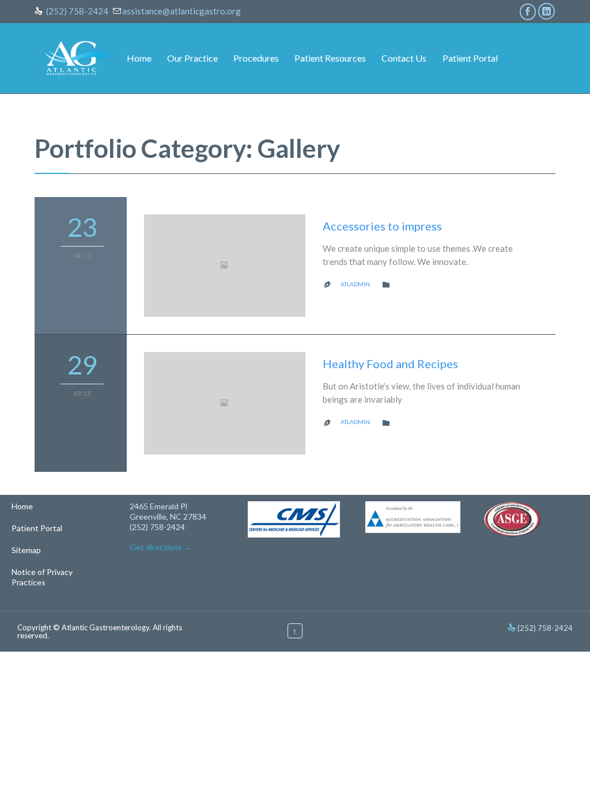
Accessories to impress (382, 226)
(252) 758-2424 (77, 11)
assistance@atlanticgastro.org (181, 11)
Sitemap (26, 550)
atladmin (355, 284)
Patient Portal (37, 528)
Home (22, 506)
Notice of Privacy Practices (42, 577)
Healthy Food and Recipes (390, 363)
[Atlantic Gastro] (78, 58)
